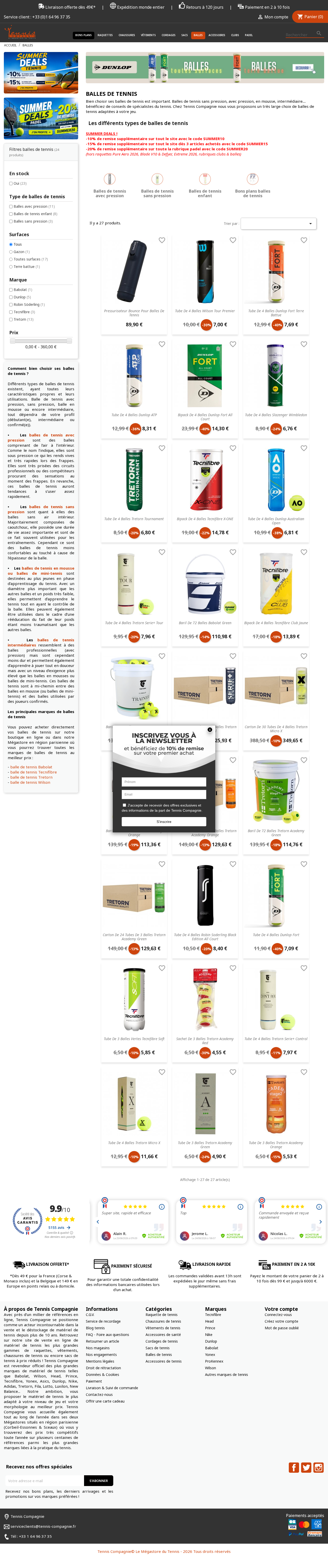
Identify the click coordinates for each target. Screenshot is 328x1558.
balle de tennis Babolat (31, 766)
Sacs (184, 35)
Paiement (94, 1381)
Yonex (210, 1354)
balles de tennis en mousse (48, 568)
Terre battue (27, 266)
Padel (249, 35)
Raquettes (105, 35)
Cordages (169, 35)
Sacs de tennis (158, 1347)
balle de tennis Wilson (30, 782)
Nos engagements (101, 1354)
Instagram (318, 1467)
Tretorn (24, 319)
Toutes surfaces (31, 259)
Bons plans (83, 35)
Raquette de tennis (162, 1314)
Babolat (23, 289)
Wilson (210, 1367)
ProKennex (214, 1361)
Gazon (22, 251)
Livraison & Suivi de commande (112, 1387)
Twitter (306, 1467)
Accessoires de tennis (164, 1361)
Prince (210, 1327)
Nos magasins (98, 1347)
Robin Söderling (29, 304)
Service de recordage (103, 1321)
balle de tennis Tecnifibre (33, 772)
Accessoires (217, 35)
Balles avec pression (34, 206)
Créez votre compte (281, 1321)
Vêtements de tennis (163, 1327)
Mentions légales (100, 1361)
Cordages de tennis (162, 1341)
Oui (20, 183)
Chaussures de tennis (163, 1321)
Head (209, 1321)
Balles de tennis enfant (35, 213)
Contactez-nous (99, 1394)
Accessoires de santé (163, 1334)
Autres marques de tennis (226, 1374)
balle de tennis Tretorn (31, 777)
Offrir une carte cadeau (105, 1401)
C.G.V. (90, 1314)
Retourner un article (102, 1341)
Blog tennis (95, 1327)
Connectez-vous (278, 1314)
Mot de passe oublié (282, 1327)
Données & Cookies (102, 1374)
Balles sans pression (33, 221)
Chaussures (127, 35)
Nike (208, 1334)
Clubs (235, 35)
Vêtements (148, 35)
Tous (18, 244)
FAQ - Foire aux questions (107, 1334)
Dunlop (22, 297)
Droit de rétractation (103, 1367)
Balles (198, 35)
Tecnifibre (24, 311)
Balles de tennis (159, 1354)
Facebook (294, 1467)
